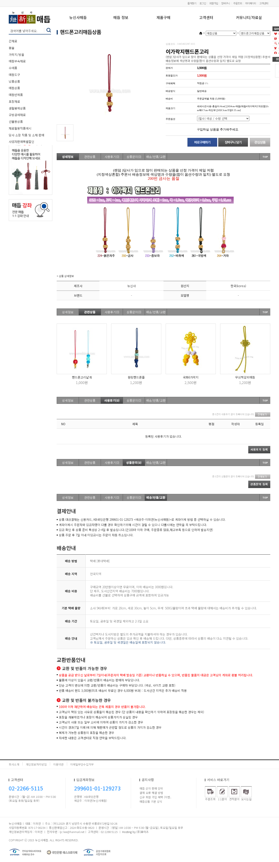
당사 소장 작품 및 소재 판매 (26, 135)
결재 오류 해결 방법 (151, 793)
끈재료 (13, 41)
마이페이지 (250, 3)
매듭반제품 (16, 95)
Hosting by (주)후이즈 (135, 832)
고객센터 (263, 3)
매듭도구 (14, 74)
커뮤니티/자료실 (249, 17)
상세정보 (67, 156)
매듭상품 (14, 88)
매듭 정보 (120, 17)
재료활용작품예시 (20, 128)
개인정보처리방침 (36, 764)
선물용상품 (16, 121)
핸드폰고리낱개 (82, 377)
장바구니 (225, 3)
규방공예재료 (17, 115)
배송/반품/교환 (156, 156)
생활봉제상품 (17, 108)
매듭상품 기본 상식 (151, 801)
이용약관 (58, 764)
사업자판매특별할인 (21, 141)
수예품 (13, 68)
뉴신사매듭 (78, 17)
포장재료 (14, 101)
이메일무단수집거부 (82, 764)
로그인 (202, 3)
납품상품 (14, 81)
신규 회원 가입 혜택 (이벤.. (155, 797)
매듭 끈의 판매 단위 (151, 788)
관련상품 (89, 156)
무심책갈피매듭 (245, 377)
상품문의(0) (134, 156)
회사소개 (14, 764)
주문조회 (237, 3)
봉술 (11, 48)
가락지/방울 (16, 54)
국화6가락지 (191, 377)
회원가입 (213, 3)
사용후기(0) (112, 156)
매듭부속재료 (17, 61)
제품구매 (163, 17)
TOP (265, 156)
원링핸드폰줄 (136, 377)
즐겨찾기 (191, 3)
